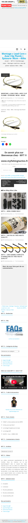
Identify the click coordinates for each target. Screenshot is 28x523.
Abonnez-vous (21, 170)
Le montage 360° (7, 431)
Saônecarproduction (7, 363)
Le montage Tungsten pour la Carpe (11, 428)
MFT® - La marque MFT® (9, 104)
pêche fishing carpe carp (13, 105)
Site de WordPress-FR (8, 496)
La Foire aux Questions (14, 339)
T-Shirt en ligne (6, 365)
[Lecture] (3, 388)
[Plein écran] (25, 388)
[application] (14, 382)
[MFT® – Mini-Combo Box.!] (14, 201)
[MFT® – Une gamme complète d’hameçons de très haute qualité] (14, 247)
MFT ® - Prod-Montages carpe (9, 100)
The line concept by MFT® (20, 7)
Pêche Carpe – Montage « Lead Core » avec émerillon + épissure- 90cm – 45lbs (6, 183)
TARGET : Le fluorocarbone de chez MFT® (13, 422)
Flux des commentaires (8, 493)
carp (3, 104)
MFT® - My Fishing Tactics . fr (8, 98)
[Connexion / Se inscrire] (25, 49)
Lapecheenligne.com (7, 362)
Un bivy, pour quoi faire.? (9, 425)
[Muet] (22, 388)
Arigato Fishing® (6, 360)
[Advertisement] (14, 25)
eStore (11, 521)
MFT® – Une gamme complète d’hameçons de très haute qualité (12, 256)
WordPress (23, 521)
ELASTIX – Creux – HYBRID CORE (10, 434)
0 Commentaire (20, 98)
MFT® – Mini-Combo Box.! (10, 211)
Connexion (5, 486)
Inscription (5, 483)
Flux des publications (8, 490)
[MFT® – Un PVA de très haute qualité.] (14, 225)
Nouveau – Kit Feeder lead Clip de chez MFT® (21, 181)
